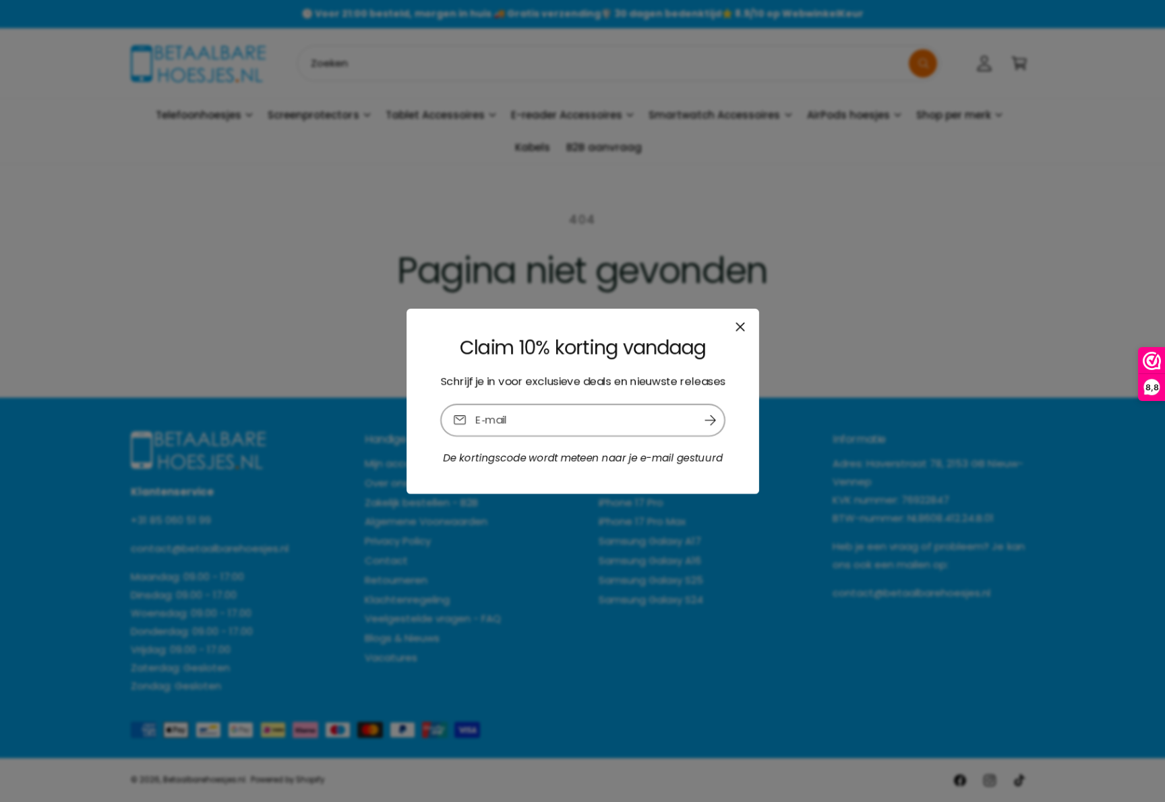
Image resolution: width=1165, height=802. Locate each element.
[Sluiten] (739, 326)
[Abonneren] (710, 419)
